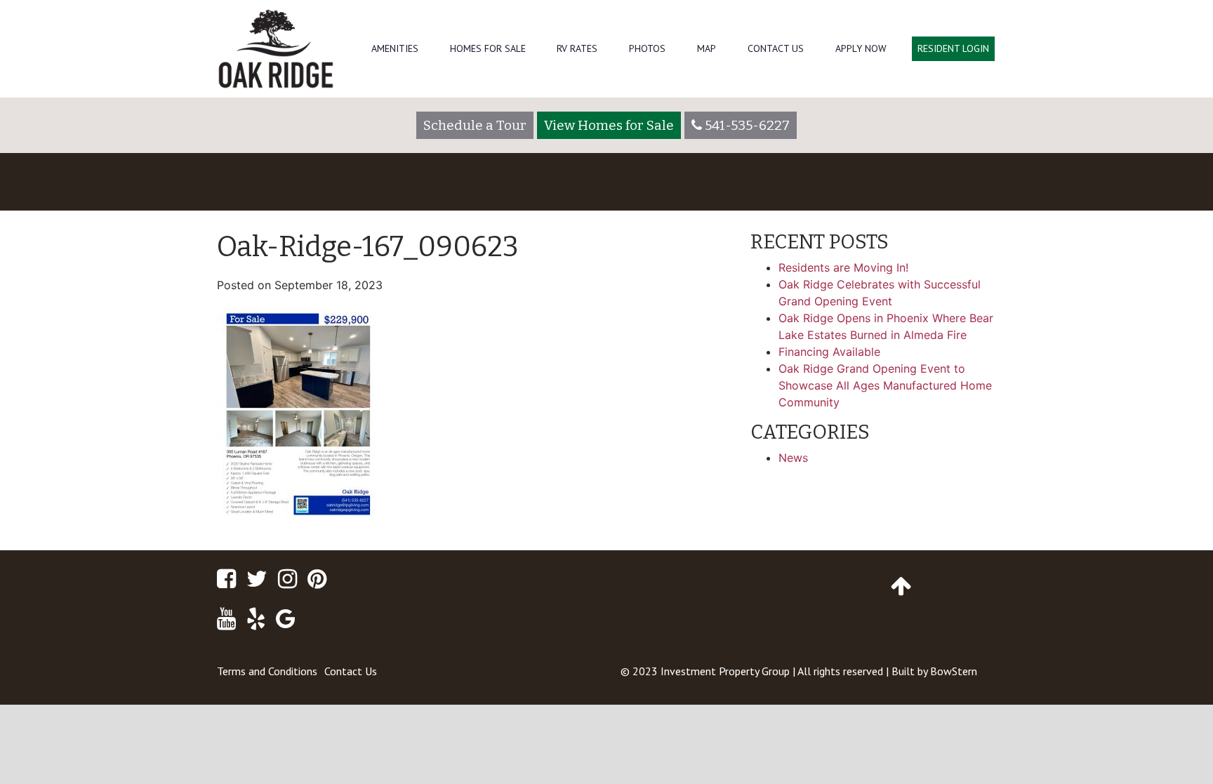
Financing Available (829, 352)
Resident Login (953, 48)
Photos (647, 48)
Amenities (394, 48)
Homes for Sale (488, 48)
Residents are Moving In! (843, 267)
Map (706, 48)
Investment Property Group (725, 671)
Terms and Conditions (267, 671)
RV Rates (577, 48)
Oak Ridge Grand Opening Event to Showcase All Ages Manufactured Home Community (885, 385)
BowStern (953, 671)
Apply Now (861, 48)
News (793, 458)
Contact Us (776, 48)
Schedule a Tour (474, 125)
